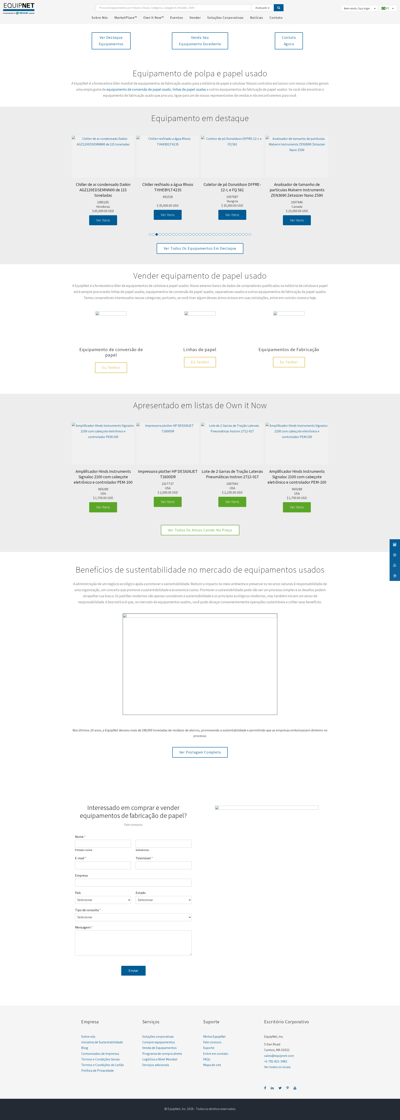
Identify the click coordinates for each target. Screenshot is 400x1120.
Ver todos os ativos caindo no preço (200, 530)
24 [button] (226, 234)
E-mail (80, 858)
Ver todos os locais (277, 1067)
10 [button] (180, 234)
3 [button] (156, 234)
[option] (103, 180)
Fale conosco (212, 1042)
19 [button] (210, 234)
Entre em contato (215, 1053)
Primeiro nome (83, 850)
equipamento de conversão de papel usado (138, 89)
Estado (141, 893)
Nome (80, 837)
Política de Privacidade (97, 1070)
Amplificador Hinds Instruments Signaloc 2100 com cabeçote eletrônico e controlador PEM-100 (103, 477)
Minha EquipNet (214, 1036)
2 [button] (153, 234)
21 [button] (216, 234)
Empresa (81, 875)
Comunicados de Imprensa (100, 1053)
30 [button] (246, 234)
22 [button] (220, 234)
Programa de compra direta (162, 1053)
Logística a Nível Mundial (159, 1059)
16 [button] (200, 234)
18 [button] (206, 234)
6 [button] (166, 234)
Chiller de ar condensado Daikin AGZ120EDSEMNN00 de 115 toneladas (103, 190)
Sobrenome (142, 850)
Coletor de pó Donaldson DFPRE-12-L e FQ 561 (232, 187)
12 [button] (186, 234)
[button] (70, 183)
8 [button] (173, 234)
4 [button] (160, 234)
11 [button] (183, 234)
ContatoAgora (289, 40)
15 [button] (196, 234)
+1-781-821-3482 (275, 1061)
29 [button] (243, 234)
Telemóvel (144, 858)
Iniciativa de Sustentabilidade (102, 1042)
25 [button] (230, 234)
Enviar (133, 970)
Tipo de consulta (88, 910)
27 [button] (236, 234)
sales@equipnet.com (279, 1056)
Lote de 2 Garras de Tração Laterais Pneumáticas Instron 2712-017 (232, 474)
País (78, 893)
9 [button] (176, 234)
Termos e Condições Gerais (100, 1059)
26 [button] (233, 234)
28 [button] (240, 234)
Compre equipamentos (158, 1042)
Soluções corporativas (158, 1036)
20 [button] (213, 234)
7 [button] (170, 234)
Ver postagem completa (200, 752)
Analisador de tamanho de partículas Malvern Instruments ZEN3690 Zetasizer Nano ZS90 (297, 190)
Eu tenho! (111, 367)
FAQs (206, 1059)
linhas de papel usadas (189, 89)
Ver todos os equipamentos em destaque (200, 248)
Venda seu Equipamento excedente (200, 40)
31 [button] (250, 234)
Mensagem (84, 927)
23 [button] (223, 234)
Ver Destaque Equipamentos (111, 40)
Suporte (208, 1048)
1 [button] (150, 234)
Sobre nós (88, 1036)
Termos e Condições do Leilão (102, 1065)
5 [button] (163, 234)
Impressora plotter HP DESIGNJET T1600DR (168, 474)
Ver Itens (103, 220)
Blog (84, 1048)
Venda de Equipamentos (159, 1048)
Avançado (261, 8)
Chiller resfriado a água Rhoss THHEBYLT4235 (167, 187)
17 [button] (203, 234)
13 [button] (190, 234)
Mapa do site (212, 1065)
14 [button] (193, 234)
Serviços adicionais (155, 1065)
